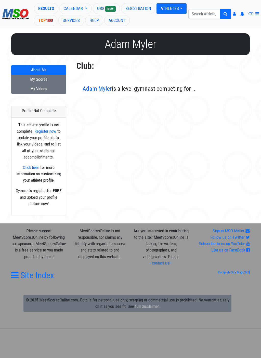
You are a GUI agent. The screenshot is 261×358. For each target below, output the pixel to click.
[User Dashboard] (234, 14)
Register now (45, 131)
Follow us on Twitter (228, 237)
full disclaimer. (147, 306)
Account (117, 20)
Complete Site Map (230, 272)
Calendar (74, 8)
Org (105, 8)
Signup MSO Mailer (229, 230)
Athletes (170, 8)
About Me (39, 70)
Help (94, 20)
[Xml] (246, 272)
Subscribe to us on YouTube (222, 243)
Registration (138, 8)
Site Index (36, 275)
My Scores (38, 79)
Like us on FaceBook (228, 250)
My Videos (38, 88)
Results (46, 8)
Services (71, 20)
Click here (31, 167)
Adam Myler (97, 88)
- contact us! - (161, 263)
